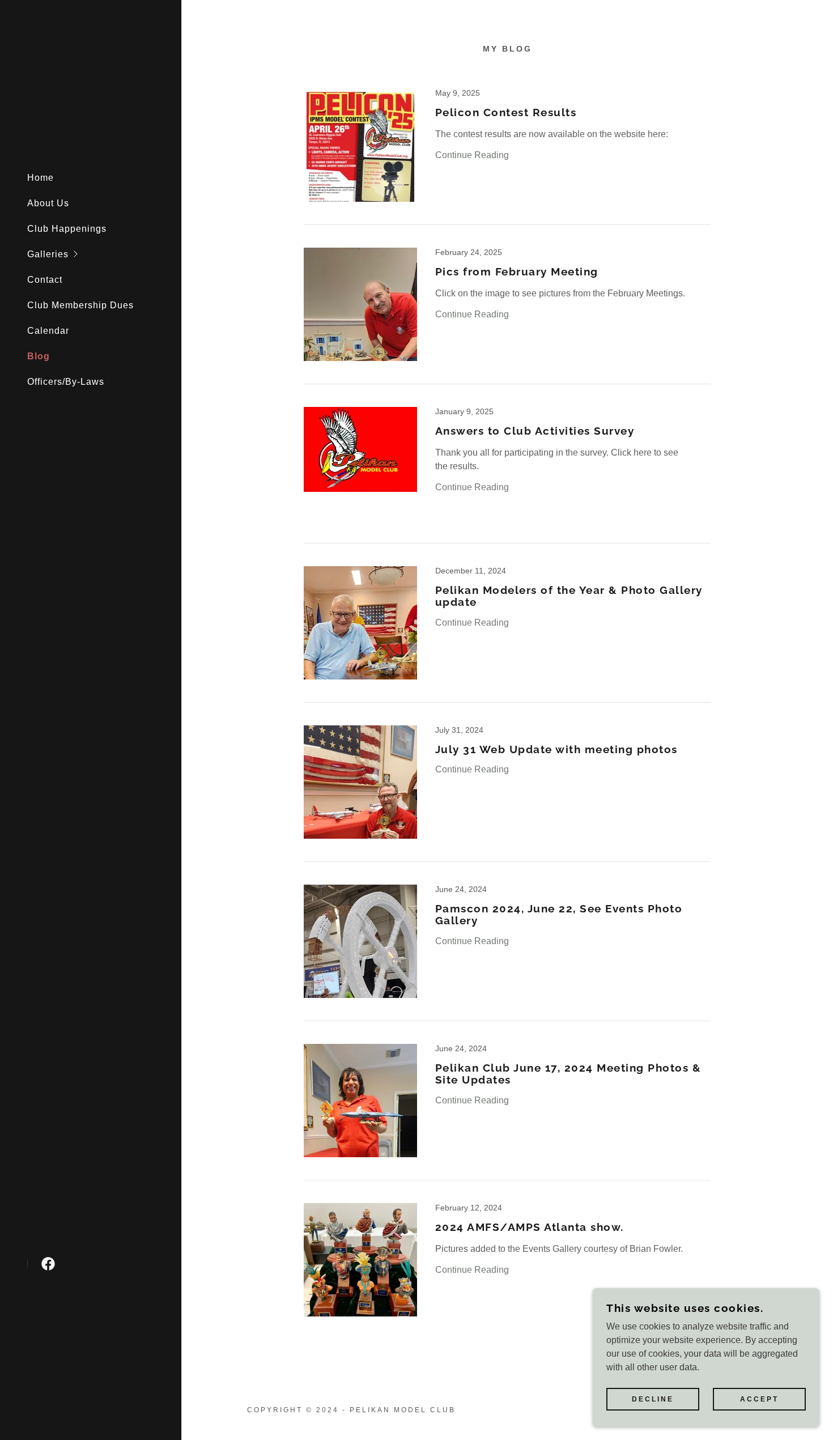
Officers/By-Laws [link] (65, 381)
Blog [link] (38, 356)
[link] (48, 1263)
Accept (759, 1399)
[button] (104, 254)
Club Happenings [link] (67, 228)
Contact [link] (44, 279)
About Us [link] (48, 203)
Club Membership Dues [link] (80, 305)
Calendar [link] (48, 330)
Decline (653, 1399)
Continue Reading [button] (472, 155)
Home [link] (40, 177)
